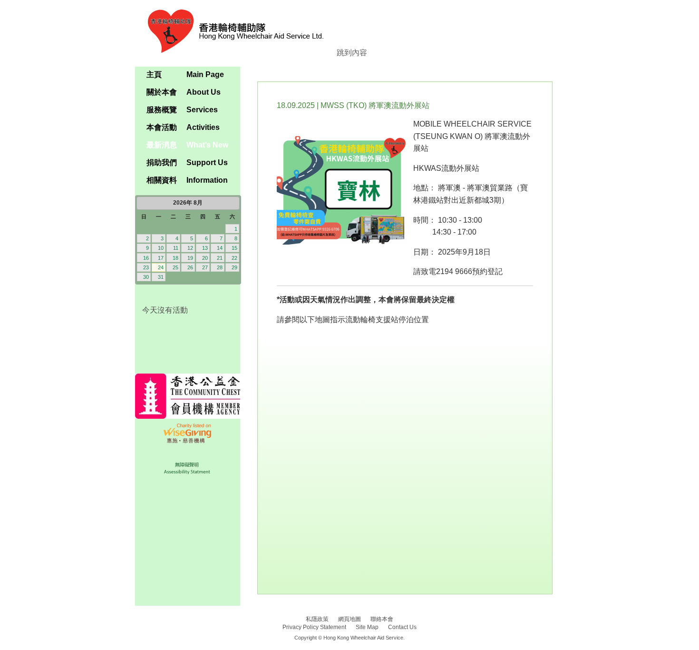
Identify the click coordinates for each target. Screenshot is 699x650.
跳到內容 (352, 53)
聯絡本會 (381, 619)
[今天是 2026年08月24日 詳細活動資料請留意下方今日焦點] (187, 240)
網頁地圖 (349, 619)
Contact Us (402, 627)
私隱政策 (317, 619)
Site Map (367, 627)
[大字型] (232, 62)
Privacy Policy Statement (314, 627)
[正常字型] (216, 62)
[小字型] (201, 62)
